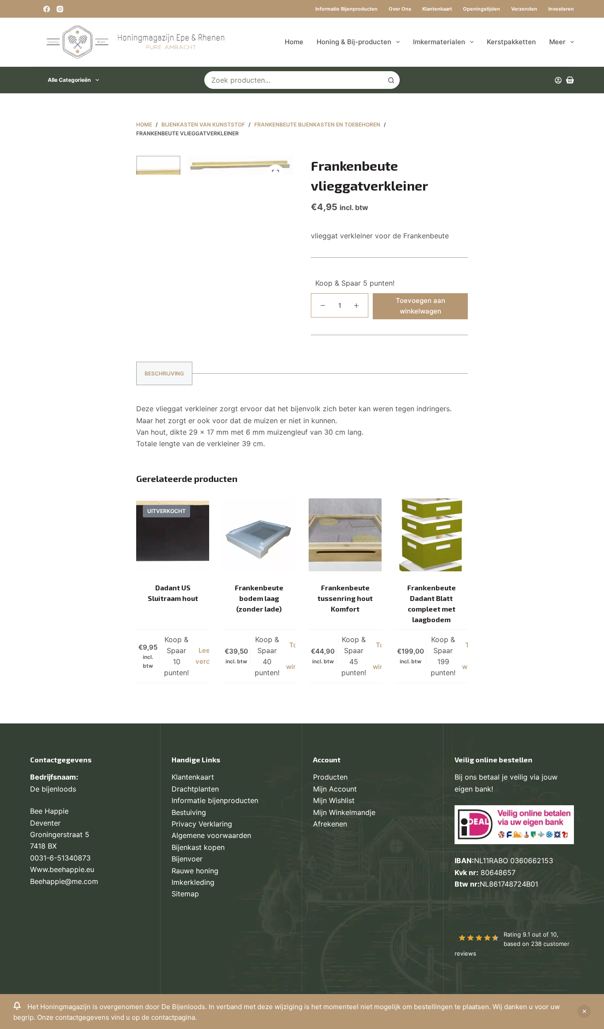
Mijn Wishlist (334, 800)
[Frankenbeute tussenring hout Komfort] (345, 534)
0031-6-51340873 (60, 857)
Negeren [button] (584, 1011)
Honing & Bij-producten (354, 42)
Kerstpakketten (511, 42)
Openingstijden (481, 9)
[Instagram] (60, 9)
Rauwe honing (195, 870)
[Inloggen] (558, 80)
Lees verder (206, 656)
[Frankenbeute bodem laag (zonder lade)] (258, 534)
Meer (557, 42)
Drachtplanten (195, 788)
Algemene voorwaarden (211, 835)
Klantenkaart (437, 9)
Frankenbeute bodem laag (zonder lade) (259, 598)
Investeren (561, 9)
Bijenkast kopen (198, 847)
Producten (330, 777)
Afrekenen (330, 823)
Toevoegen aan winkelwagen (420, 306)
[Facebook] (46, 9)
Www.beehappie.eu (62, 869)
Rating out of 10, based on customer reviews (512, 944)
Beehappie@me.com (64, 881)
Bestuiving (189, 812)
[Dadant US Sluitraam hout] (172, 534)
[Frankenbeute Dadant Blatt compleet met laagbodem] (431, 534)
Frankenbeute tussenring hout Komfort (345, 598)
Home (294, 42)
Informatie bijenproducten (346, 9)
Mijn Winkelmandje (344, 812)
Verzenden (524, 9)
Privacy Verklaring (202, 823)
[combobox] (294, 80)
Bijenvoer (187, 858)
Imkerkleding (193, 882)
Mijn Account (335, 788)
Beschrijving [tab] (164, 373)
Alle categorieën (69, 80)
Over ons (400, 9)
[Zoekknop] (390, 80)
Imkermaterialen (439, 42)
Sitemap (185, 893)
